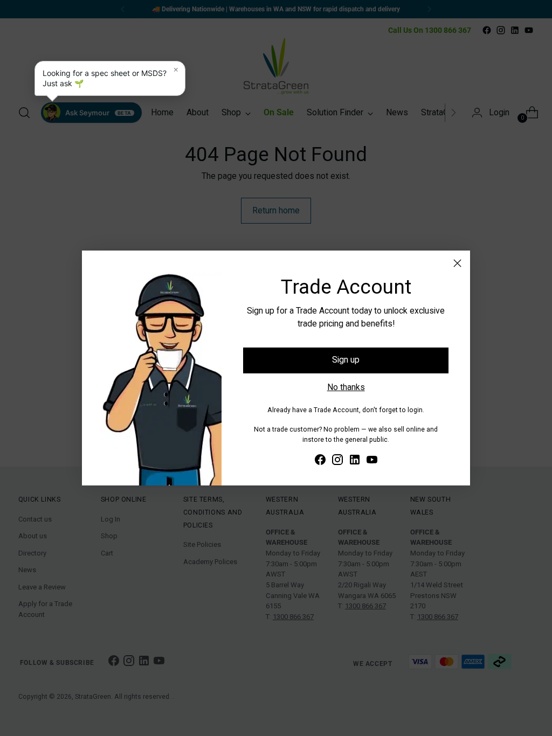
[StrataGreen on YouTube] (371, 461)
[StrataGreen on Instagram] (337, 461)
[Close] (457, 263)
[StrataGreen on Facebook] (320, 461)
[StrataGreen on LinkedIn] (354, 461)
